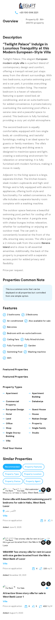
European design (15, 409)
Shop (8, 428)
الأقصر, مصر (10, 511)
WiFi (9, 358)
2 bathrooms (13, 314)
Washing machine (37, 351)
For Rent (9, 491)
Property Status (12, 481)
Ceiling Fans (13, 339)
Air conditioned (15, 320)
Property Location (32, 474)
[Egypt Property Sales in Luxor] (27, 5)
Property (37, 423)
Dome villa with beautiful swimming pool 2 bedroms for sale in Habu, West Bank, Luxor (27, 503)
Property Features (33, 466)
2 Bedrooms (32, 314)
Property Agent (33, 481)
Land (8, 418)
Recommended (12, 466)
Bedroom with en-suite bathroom (24, 333)
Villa (8, 440)
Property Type (12, 474)
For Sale (20, 491)
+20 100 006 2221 (28, 12)
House (35, 414)
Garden (32, 345)
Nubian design (39, 418)
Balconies (12, 327)
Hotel (9, 414)
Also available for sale (39, 320)
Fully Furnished (15, 345)
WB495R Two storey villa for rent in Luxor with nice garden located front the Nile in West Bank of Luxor (27, 555)
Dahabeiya (37, 401)
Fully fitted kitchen (34, 339)
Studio (35, 432)
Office (9, 423)
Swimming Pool (14, 351)
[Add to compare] (48, 490)
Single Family (39, 428)
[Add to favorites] (43, 490)
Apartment (12, 393)
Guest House (39, 409)
